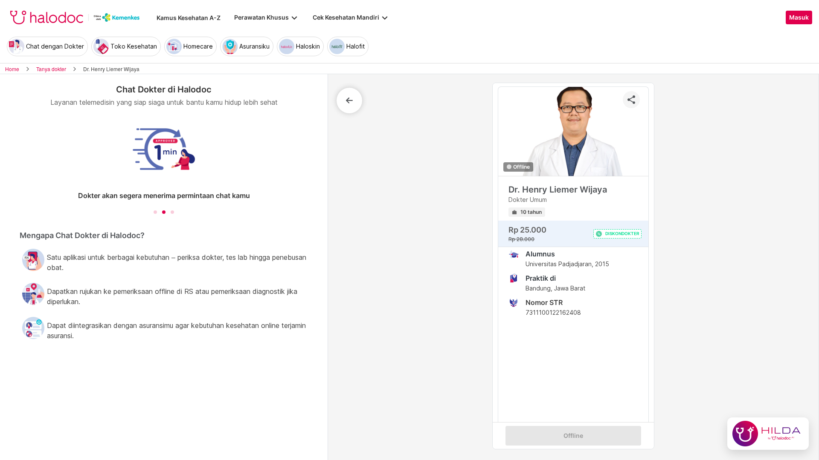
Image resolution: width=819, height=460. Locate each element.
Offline (573, 435)
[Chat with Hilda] (768, 433)
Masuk (799, 17)
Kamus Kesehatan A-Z (189, 17)
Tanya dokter (51, 68)
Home (12, 68)
